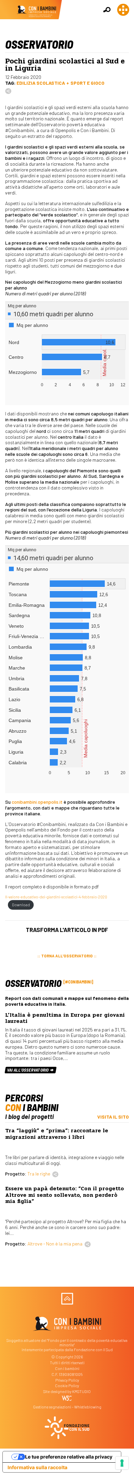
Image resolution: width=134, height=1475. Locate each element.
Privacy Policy (67, 1380)
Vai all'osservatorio (28, 1070)
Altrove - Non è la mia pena (54, 1244)
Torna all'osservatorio (67, 956)
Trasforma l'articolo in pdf (67, 929)
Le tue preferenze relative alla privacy (68, 1457)
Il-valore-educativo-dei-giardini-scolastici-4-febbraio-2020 (56, 897)
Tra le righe (38, 1174)
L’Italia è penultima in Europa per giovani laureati (65, 1018)
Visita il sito (113, 1117)
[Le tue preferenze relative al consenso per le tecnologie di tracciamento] (122, 1463)
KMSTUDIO (81, 1391)
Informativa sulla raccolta (37, 1467)
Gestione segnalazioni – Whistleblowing (67, 1407)
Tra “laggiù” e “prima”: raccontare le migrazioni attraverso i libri (56, 1133)
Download (21, 904)
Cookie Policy (67, 1385)
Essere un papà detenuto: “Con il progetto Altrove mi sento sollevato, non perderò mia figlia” (64, 1194)
